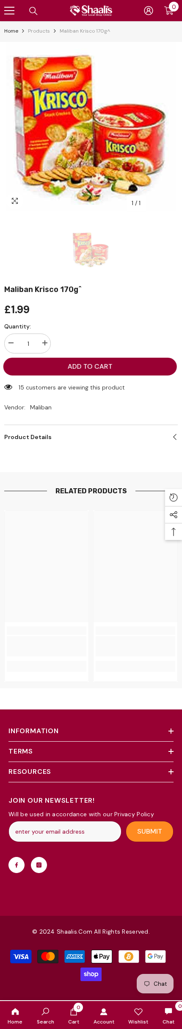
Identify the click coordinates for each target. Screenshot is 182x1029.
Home (11, 31)
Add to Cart (91, 366)
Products (39, 31)
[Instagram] (39, 865)
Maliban (41, 407)
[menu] (9, 11)
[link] (45, 1015)
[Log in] (148, 10)
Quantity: (17, 326)
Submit (149, 831)
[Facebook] (16, 865)
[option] (91, 126)
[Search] (33, 11)
